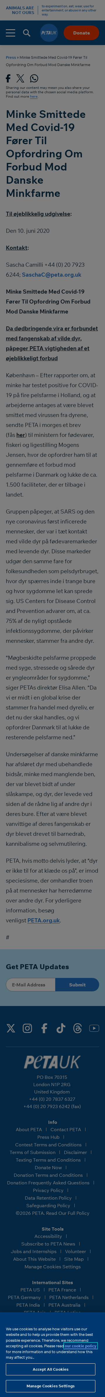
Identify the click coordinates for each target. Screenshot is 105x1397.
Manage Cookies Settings (51, 1386)
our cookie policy (81, 1345)
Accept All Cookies (51, 1369)
